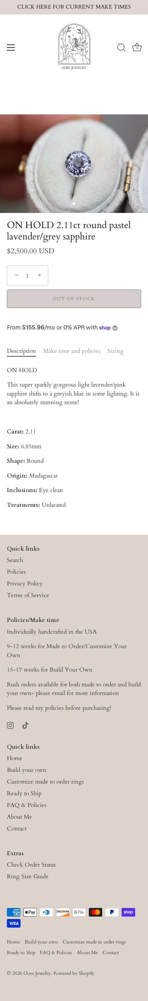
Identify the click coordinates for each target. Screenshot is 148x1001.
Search (15, 560)
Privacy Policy (25, 584)
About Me (19, 817)
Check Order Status (31, 865)
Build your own (26, 770)
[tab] (25, 351)
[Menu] (11, 47)
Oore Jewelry (37, 973)
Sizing (115, 351)
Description (21, 351)
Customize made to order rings (45, 782)
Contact (17, 829)
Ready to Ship (24, 793)
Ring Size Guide (28, 876)
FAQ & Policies (26, 805)
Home (14, 758)
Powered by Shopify (73, 973)
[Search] (121, 48)
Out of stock (74, 299)
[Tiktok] (25, 725)
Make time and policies (72, 351)
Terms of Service (28, 595)
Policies (16, 572)
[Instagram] (10, 725)
